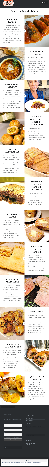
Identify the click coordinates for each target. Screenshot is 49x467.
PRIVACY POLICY (30, 420)
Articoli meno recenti (8, 407)
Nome (5, 423)
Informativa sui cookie (28, 464)
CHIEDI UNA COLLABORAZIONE (33, 426)
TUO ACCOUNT (29, 418)
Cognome (6, 428)
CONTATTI (28, 423)
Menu (44, 2)
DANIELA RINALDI (30, 415)
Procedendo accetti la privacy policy (12, 437)
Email (5, 432)
